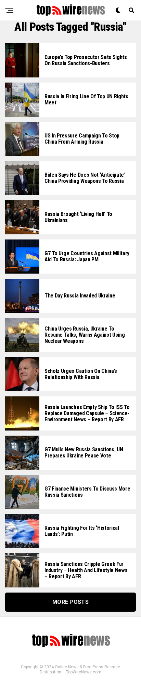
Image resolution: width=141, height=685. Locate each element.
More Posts (70, 602)
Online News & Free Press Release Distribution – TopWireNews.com (80, 669)
